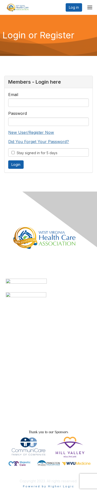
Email (13, 94)
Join (9, 386)
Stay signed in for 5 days (36, 153)
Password (17, 113)
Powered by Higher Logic (48, 486)
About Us (13, 418)
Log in (74, 7)
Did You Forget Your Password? (38, 141)
